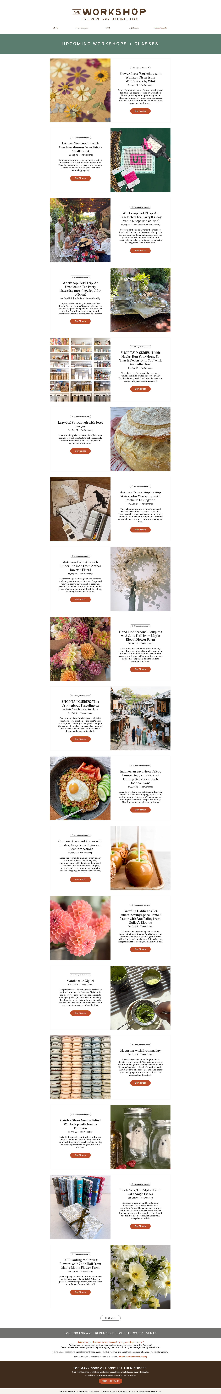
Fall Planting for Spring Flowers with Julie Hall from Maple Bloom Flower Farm (80, 1263)
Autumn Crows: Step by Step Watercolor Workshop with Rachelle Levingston (140, 496)
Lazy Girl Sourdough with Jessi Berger (80, 424)
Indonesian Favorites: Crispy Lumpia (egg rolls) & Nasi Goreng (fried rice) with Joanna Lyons (140, 777)
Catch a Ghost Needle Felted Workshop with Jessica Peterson (80, 1124)
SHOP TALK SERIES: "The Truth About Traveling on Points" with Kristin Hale (80, 705)
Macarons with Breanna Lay (140, 1050)
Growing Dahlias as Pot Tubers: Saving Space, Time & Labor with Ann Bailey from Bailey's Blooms (140, 916)
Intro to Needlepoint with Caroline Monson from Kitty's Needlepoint (80, 147)
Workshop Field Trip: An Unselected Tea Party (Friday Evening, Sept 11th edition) (140, 217)
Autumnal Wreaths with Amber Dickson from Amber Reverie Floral (80, 566)
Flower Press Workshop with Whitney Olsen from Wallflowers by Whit (140, 77)
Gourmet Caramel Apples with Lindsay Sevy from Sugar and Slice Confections (80, 845)
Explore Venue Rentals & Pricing (133, 1356)
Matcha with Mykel (80, 981)
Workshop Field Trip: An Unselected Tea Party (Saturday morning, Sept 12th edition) (80, 288)
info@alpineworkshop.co (148, 1391)
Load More (110, 1318)
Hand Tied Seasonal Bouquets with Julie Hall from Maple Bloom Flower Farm (140, 635)
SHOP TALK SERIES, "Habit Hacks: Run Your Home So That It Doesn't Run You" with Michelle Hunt (140, 358)
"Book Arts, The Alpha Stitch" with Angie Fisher (140, 1192)
